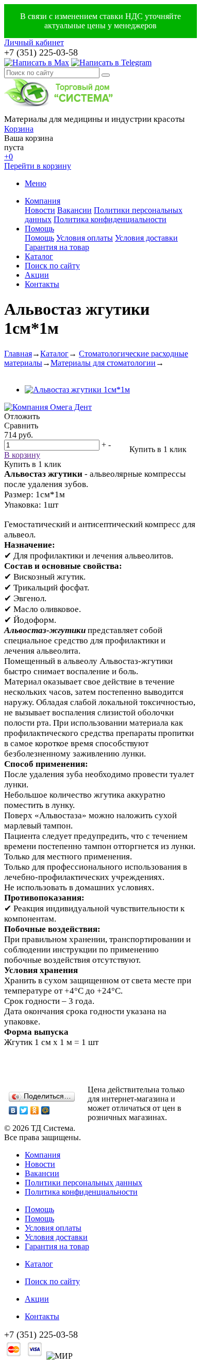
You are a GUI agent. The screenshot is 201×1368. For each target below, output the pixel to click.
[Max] (36, 62)
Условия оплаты (84, 237)
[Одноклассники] (34, 1110)
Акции (37, 275)
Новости (40, 210)
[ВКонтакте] (13, 1110)
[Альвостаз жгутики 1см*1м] (77, 389)
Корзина (19, 128)
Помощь (39, 228)
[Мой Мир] (45, 1110)
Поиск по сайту (52, 265)
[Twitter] (24, 1110)
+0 (8, 156)
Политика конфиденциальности (110, 219)
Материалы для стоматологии (103, 362)
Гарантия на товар (57, 247)
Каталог (39, 256)
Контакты (42, 284)
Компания (42, 200)
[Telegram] (111, 62)
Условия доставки (146, 237)
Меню (35, 183)
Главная (18, 353)
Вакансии (74, 210)
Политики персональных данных (83, 1182)
